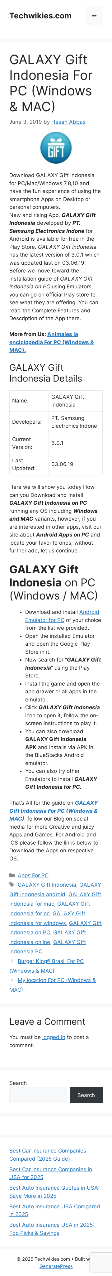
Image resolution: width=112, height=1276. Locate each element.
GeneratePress (56, 1266)
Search (18, 1083)
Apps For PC (33, 875)
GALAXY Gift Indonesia (47, 885)
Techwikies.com (40, 15)
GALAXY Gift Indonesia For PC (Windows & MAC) (53, 811)
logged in (53, 1037)
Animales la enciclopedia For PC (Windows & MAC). (51, 342)
